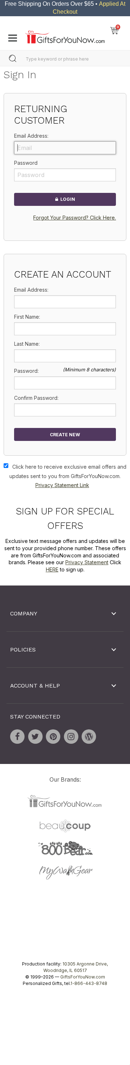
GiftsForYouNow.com (82, 977)
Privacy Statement (86, 562)
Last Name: (27, 344)
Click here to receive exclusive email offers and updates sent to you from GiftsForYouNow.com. (67, 476)
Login (66, 199)
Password (26, 163)
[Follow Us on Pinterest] (53, 736)
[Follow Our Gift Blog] (89, 736)
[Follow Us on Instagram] (71, 736)
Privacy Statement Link (62, 485)
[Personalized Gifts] (65, 35)
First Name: (27, 317)
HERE (52, 569)
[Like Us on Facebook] (17, 736)
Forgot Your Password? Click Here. (74, 218)
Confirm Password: (36, 398)
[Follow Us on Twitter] (35, 736)
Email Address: (31, 136)
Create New (65, 434)
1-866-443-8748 (88, 983)
